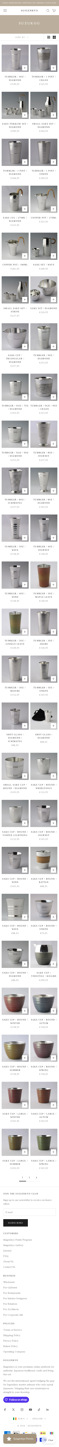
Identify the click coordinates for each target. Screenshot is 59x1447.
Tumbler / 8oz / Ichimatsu (15, 501)
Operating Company (14, 1351)
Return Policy (10, 1346)
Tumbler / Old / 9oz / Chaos (43, 407)
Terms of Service (12, 1329)
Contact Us (9, 1266)
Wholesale (9, 1282)
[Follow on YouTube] (30, 1409)
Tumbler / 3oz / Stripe (43, 689)
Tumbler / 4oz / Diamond (15, 78)
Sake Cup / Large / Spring (43, 1162)
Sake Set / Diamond (43, 308)
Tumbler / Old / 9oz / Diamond (15, 454)
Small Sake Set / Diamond (43, 125)
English (38, 1419)
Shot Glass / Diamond (44, 736)
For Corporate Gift (13, 1314)
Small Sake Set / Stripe (15, 310)
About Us (8, 1261)
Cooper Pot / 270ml (44, 218)
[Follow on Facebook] (5, 1409)
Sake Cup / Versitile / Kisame (44, 974)
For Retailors (10, 1303)
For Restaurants (11, 1292)
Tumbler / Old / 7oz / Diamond (15, 407)
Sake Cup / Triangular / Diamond (15, 358)
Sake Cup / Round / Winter (15, 1021)
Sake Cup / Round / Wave (15, 927)
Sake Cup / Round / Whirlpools (44, 786)
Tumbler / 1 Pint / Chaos (44, 78)
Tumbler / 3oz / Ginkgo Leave (15, 642)
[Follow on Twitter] (13, 1409)
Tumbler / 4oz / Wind (15, 595)
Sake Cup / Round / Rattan (44, 880)
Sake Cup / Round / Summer (15, 1068)
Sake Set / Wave (43, 265)
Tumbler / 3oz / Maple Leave (43, 595)
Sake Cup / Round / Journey (44, 833)
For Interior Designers (15, 1298)
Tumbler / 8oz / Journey (43, 454)
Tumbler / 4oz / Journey (43, 548)
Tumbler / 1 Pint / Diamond (15, 172)
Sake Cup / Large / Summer (15, 1162)
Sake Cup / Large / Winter (15, 1115)
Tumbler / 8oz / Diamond (43, 501)
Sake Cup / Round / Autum (44, 1021)
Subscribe (15, 1223)
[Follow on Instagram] (22, 1409)
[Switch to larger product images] (48, 37)
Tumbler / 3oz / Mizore (15, 689)
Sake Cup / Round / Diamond (15, 974)
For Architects (11, 1309)
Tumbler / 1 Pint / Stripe (44, 172)
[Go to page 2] (36, 1177)
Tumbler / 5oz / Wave (15, 548)
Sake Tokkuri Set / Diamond (15, 125)
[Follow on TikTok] (39, 1409)
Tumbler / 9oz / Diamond (43, 357)
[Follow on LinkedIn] (47, 1409)
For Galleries (10, 1287)
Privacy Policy (11, 1340)
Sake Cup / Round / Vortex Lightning (15, 833)
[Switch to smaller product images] (54, 37)
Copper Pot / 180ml (15, 265)
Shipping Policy (11, 1335)
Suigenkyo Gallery (13, 1245)
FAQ (5, 1256)
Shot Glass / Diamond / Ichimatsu (15, 738)
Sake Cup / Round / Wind (15, 880)
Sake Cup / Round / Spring (44, 1068)
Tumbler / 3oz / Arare (43, 642)
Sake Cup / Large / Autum (43, 1115)
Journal (7, 1250)
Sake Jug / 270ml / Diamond (15, 219)
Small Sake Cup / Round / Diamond (15, 786)
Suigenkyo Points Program (17, 1239)
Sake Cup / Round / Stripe (44, 927)
